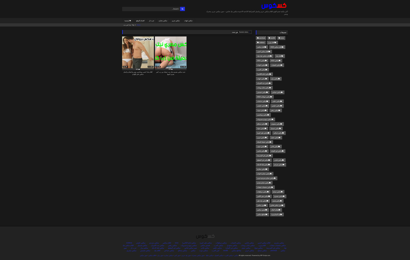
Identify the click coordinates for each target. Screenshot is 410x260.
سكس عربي (176, 20)
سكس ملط (209, 255)
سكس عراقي (278, 133)
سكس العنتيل (219, 255)
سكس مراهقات (262, 192)
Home (138, 25)
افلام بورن (271, 42)
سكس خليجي (276, 106)
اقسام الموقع (140, 20)
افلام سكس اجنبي (263, 51)
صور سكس (260, 205)
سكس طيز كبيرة (262, 133)
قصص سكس (261, 210)
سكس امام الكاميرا (263, 74)
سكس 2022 (275, 60)
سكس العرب (261, 69)
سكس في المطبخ (262, 160)
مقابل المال (275, 210)
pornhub (262, 38)
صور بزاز (160, 255)
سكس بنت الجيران (263, 83)
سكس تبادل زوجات (263, 88)
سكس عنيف (261, 146)
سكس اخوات (261, 65)
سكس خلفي (276, 101)
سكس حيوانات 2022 (263, 97)
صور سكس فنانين (276, 205)
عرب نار (151, 20)
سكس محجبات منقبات (264, 187)
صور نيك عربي (186, 255)
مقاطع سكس (261, 214)
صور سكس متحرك (198, 255)
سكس (193, 250)
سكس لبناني (278, 160)
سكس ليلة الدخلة (262, 164)
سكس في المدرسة (263, 155)
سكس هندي (276, 201)
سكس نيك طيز (262, 201)
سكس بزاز (274, 79)
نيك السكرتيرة (276, 214)
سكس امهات (188, 20)
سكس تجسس (261, 92)
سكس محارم (163, 20)
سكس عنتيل (275, 137)
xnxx (282, 38)
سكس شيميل (275, 128)
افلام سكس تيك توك (263, 56)
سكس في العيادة (276, 151)
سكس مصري (278, 196)
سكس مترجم (278, 164)
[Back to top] (403, 254)
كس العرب (215, 250)
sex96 (273, 38)
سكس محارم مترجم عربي (265, 178)
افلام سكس (261, 47)
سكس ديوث (261, 110)
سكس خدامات (261, 101)
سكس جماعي (276, 92)
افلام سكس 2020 (276, 47)
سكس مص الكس (262, 196)
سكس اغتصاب (276, 65)
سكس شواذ (261, 128)
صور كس (177, 255)
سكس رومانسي (262, 115)
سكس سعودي (275, 124)
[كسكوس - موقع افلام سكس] (273, 6)
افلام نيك (279, 56)
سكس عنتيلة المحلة (263, 142)
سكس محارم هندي (263, 183)
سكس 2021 (261, 60)
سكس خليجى (261, 106)
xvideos (261, 42)
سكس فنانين (261, 151)
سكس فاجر (274, 146)
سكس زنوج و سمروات (264, 119)
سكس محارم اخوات (263, 174)
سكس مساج (277, 192)
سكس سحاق (261, 124)
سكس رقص (275, 110)
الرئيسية (127, 20)
